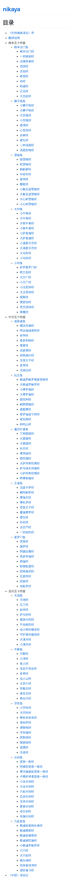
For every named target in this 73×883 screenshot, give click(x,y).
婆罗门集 (20, 537)
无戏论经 (25, 370)
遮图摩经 (25, 409)
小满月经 (25, 644)
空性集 (18, 703)
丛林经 (24, 135)
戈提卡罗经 (27, 487)
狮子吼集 (20, 101)
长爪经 (24, 448)
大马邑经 (25, 253)
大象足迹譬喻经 (30, 194)
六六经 (24, 850)
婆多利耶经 (27, 340)
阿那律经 (25, 737)
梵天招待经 (27, 307)
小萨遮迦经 (27, 233)
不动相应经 (27, 624)
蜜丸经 (24, 140)
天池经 (24, 599)
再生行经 (25, 698)
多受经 (24, 365)
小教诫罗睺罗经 (30, 845)
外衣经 (24, 522)
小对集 (18, 263)
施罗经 (24, 546)
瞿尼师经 (25, 419)
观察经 (24, 297)
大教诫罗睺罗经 (30, 384)
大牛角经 (25, 218)
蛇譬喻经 (25, 164)
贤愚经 (24, 747)
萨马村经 (25, 614)
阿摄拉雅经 (27, 551)
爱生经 (24, 517)
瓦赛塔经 (25, 576)
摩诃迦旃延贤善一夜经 (34, 771)
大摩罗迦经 (27, 394)
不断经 (24, 653)
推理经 (24, 125)
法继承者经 (27, 61)
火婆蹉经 (25, 438)
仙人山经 (25, 678)
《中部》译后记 (18, 875)
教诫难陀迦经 (28, 840)
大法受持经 (27, 292)
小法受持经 (27, 287)
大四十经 (25, 683)
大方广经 (25, 277)
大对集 (18, 209)
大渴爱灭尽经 (28, 248)
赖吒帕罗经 (27, 492)
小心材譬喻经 (28, 204)
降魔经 (24, 312)
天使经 (24, 752)
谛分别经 (25, 811)
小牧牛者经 (27, 228)
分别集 (18, 757)
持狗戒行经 (27, 355)
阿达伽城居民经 (30, 330)
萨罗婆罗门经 (28, 267)
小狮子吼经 (27, 105)
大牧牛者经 (27, 223)
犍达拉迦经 (27, 325)
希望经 (24, 76)
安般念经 (25, 688)
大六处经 (25, 855)
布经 (23, 81)
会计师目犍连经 (30, 629)
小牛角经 (25, 213)
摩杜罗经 (25, 502)
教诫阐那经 (27, 830)
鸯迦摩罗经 (27, 512)
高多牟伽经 (27, 556)
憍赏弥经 (25, 302)
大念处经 (25, 96)
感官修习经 (27, 870)
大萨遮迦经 (27, 238)
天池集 (18, 595)
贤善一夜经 (27, 761)
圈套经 (24, 184)
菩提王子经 (27, 507)
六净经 (24, 658)
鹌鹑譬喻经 (27, 404)
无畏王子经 (27, 360)
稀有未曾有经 (28, 717)
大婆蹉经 (25, 443)
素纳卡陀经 (27, 619)
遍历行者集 (21, 429)
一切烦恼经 (27, 56)
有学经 (24, 335)
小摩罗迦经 (27, 389)
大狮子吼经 (27, 110)
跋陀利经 (25, 399)
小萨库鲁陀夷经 (30, 473)
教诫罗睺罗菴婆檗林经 (34, 379)
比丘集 (18, 375)
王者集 (18, 483)
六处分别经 (27, 791)
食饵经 (24, 179)
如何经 (24, 609)
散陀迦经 (25, 458)
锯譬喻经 (25, 159)
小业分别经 (27, 781)
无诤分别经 (27, 801)
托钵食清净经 (28, 865)
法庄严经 (25, 527)
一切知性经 (27, 532)
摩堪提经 (25, 453)
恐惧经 (24, 66)
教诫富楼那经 (28, 835)
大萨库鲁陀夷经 (30, 463)
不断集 (18, 649)
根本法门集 (21, 47)
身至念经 (25, 693)
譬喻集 (18, 155)
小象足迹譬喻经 (30, 189)
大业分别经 (27, 786)
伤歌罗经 (25, 586)
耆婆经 (24, 345)
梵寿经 (24, 541)
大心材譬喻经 (28, 199)
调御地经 (25, 727)
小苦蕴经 (25, 120)
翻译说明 (14, 38)
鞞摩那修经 (27, 478)
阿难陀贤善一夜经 (31, 766)
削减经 (24, 86)
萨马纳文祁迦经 (30, 468)
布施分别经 (27, 816)
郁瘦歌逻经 (27, 566)
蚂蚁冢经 (25, 169)
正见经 (24, 91)
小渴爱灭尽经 (28, 243)
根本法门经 (27, 51)
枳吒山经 (25, 424)
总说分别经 (27, 796)
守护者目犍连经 (30, 634)
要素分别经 (27, 806)
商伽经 (24, 561)
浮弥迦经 (25, 732)
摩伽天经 (25, 497)
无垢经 (24, 71)
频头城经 (25, 860)
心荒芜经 (25, 130)
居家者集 (20, 321)
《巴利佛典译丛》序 (21, 33)
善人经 (24, 663)
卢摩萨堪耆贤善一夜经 (34, 776)
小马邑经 (25, 258)
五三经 (24, 604)
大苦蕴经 (25, 115)
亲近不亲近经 (28, 668)
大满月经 (25, 639)
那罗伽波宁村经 (30, 414)
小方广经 (25, 282)
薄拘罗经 (25, 722)
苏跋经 (24, 581)
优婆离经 (25, 350)
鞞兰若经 (25, 272)
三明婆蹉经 (27, 433)
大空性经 (25, 712)
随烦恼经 (25, 742)
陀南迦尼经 (27, 571)
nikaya (11, 9)
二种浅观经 (27, 145)
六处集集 (20, 821)
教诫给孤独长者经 (31, 825)
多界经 (24, 673)
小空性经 (25, 707)
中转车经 (25, 174)
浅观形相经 (27, 150)
